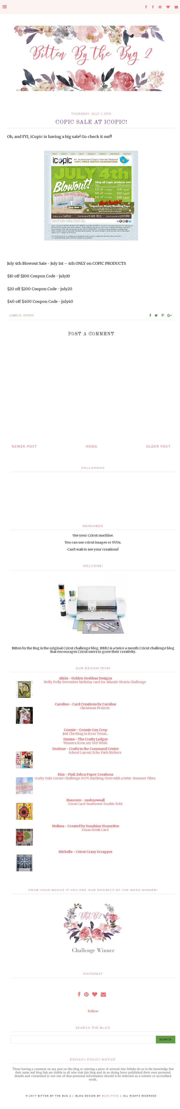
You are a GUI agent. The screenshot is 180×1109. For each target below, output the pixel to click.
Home (92, 446)
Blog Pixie (110, 1095)
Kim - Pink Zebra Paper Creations (85, 774)
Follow (93, 1011)
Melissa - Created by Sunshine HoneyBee (85, 826)
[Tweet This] (157, 315)
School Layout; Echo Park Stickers (95, 753)
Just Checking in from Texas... (86, 734)
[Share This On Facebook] (150, 315)
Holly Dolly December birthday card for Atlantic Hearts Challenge (95, 682)
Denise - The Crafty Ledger (85, 739)
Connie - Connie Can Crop (85, 730)
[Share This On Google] (170, 315)
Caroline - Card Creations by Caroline (85, 704)
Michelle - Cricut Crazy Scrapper (85, 852)
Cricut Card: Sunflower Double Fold (95, 804)
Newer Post (24, 446)
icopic (28, 315)
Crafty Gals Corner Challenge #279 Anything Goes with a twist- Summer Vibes (94, 778)
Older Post (158, 446)
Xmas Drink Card (95, 830)
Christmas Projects (95, 708)
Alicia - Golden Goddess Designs (85, 678)
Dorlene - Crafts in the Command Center (85, 749)
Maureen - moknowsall (85, 800)
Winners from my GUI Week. (85, 743)
